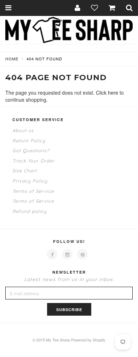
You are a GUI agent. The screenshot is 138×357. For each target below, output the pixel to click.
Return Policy (28, 140)
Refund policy (29, 211)
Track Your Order (33, 160)
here (113, 92)
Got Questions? (30, 150)
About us (23, 130)
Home (11, 58)
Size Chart (24, 170)
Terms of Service (33, 191)
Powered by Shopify (88, 340)
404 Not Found (44, 58)
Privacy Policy (29, 181)
